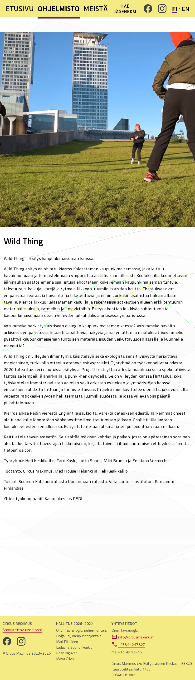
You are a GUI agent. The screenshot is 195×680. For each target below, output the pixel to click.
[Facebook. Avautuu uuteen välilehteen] (148, 8)
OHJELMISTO (59, 8)
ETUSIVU (20, 8)
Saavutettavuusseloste (22, 629)
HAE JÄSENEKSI (124, 8)
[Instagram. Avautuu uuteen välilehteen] (162, 8)
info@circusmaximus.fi (136, 637)
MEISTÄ (95, 8)
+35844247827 (131, 644)
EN (185, 8)
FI (174, 8)
